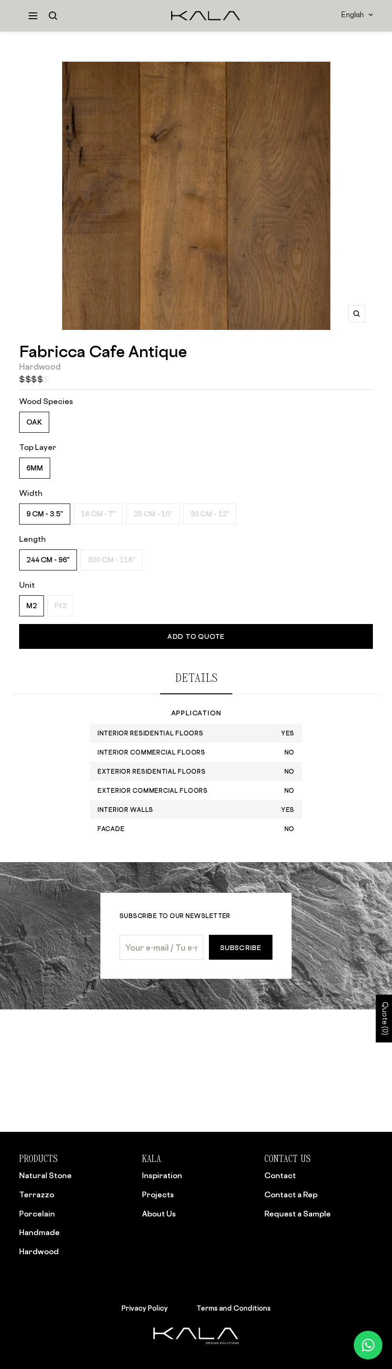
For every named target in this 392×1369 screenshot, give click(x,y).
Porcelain (37, 1213)
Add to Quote (196, 636)
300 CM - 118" (111, 559)
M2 (31, 605)
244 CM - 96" (48, 559)
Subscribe (240, 947)
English (352, 15)
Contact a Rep (290, 1194)
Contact (280, 1175)
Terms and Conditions (233, 1307)
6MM (34, 467)
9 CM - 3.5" (44, 513)
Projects (158, 1194)
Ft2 (60, 605)
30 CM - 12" (209, 513)
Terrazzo (36, 1194)
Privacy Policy (144, 1307)
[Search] (53, 15)
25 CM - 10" (153, 513)
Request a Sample (297, 1213)
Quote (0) (384, 1018)
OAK (34, 422)
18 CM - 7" (98, 513)
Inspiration (162, 1175)
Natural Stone (45, 1175)
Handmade (39, 1232)
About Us (159, 1213)
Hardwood (39, 1251)
